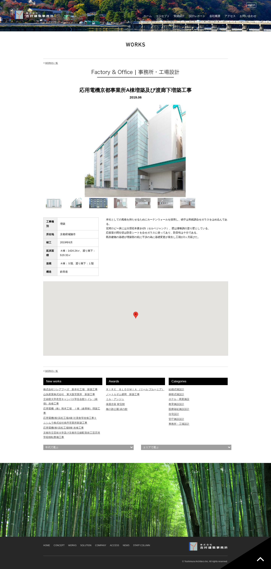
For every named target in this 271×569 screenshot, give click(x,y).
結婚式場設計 (176, 389)
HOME (46, 545)
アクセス (230, 16)
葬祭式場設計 (176, 394)
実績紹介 (179, 16)
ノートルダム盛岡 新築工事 (123, 394)
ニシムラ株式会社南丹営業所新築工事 (65, 422)
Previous (38, 154)
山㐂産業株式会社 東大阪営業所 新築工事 (69, 394)
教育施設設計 (176, 404)
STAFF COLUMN (141, 545)
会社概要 (214, 16)
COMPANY (100, 545)
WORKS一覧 (51, 63)
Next (232, 154)
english (251, 5)
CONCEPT (59, 545)
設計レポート (197, 16)
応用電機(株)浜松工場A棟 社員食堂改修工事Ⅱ (70, 417)
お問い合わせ (248, 16)
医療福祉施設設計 (179, 409)
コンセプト (163, 16)
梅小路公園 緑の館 (116, 409)
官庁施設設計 (176, 419)
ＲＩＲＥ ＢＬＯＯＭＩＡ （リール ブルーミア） (135, 389)
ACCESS (114, 545)
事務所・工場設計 (179, 423)
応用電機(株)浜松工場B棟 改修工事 (63, 427)
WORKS (72, 545)
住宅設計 (174, 414)
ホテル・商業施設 (179, 399)
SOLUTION (85, 545)
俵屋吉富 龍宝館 (115, 404)
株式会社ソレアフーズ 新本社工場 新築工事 (70, 389)
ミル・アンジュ (115, 399)
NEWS (126, 545)
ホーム (147, 16)
